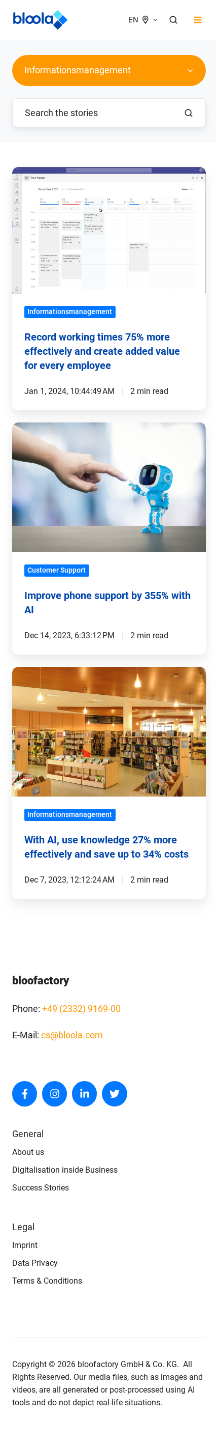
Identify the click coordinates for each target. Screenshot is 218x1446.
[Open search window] (173, 20)
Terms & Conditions (47, 1281)
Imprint (25, 1245)
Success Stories (40, 1188)
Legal (23, 1227)
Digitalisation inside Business (65, 1170)
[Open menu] (198, 19)
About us (28, 1152)
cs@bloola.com (72, 1035)
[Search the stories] (189, 113)
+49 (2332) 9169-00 (81, 1008)
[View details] (24, 1093)
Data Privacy (35, 1263)
